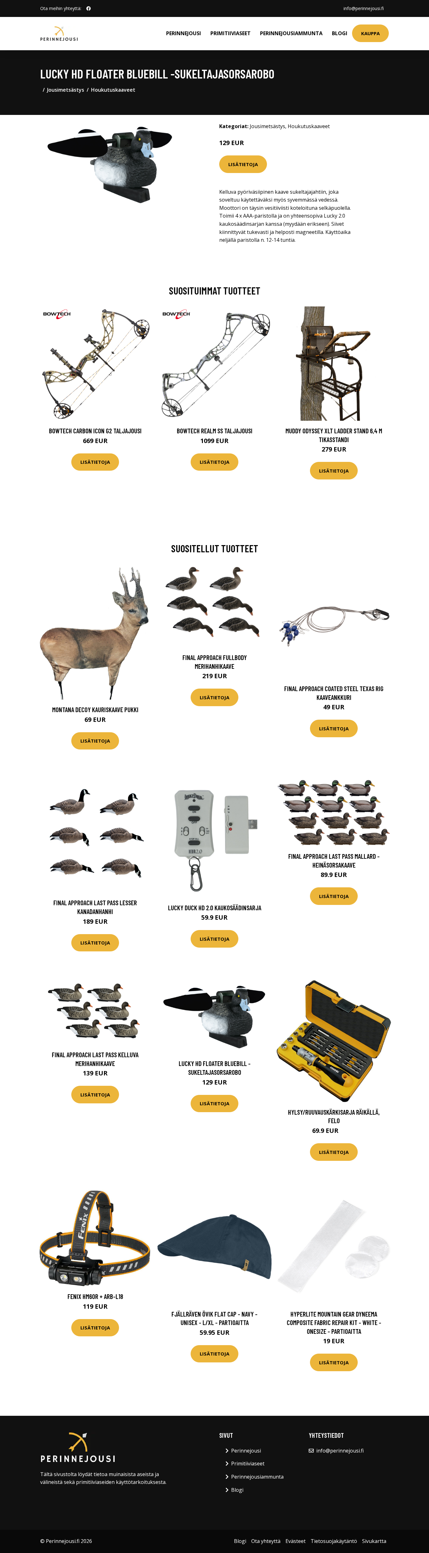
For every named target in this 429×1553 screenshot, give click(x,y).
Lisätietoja (243, 164)
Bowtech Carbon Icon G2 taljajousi (95, 431)
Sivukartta (374, 1541)
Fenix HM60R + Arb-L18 (95, 1296)
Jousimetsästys (65, 89)
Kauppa (370, 33)
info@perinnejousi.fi (364, 8)
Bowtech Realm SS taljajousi (215, 431)
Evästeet (295, 1541)
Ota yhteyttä (265, 1541)
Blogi (339, 33)
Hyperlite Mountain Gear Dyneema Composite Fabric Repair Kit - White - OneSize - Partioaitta (334, 1322)
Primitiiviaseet (230, 33)
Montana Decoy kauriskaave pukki (95, 709)
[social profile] (88, 8)
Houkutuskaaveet (113, 89)
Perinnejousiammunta (291, 33)
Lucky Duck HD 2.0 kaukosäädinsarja (214, 908)
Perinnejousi (183, 33)
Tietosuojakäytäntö (334, 1541)
